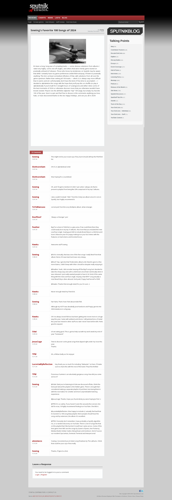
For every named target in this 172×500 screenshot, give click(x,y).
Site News (114, 90)
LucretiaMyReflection (42, 364)
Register (44, 475)
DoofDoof (36, 217)
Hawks (35, 244)
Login (37, 475)
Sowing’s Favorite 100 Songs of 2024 (53, 30)
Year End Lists (115, 107)
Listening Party (116, 77)
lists (57, 18)
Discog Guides (116, 60)
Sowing (102, 30)
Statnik (113, 101)
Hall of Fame (115, 70)
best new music (71, 22)
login (30, 22)
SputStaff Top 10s (117, 97)
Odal (34, 331)
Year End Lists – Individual (119, 111)
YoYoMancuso (38, 207)
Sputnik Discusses (117, 94)
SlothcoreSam (38, 166)
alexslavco (37, 441)
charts (42, 18)
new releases (50, 22)
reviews (32, 18)
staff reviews (60, 22)
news (50, 18)
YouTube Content (116, 118)
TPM (34, 354)
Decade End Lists (117, 53)
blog (64, 18)
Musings (113, 80)
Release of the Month (118, 87)
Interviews (114, 73)
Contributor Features (118, 50)
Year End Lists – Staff (118, 114)
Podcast (113, 84)
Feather (36, 227)
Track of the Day (116, 104)
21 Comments (36, 152)
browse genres (39, 22)
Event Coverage (116, 67)
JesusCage (37, 341)
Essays (113, 63)
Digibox (113, 57)
